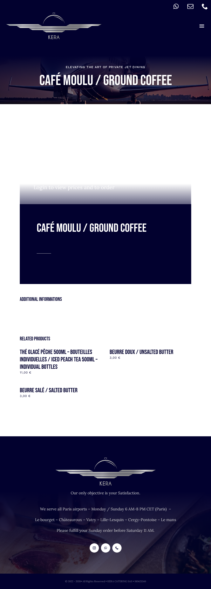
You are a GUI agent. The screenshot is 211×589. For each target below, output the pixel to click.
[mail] (190, 6)
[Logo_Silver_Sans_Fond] (54, 14)
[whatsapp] (176, 6)
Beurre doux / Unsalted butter (141, 352)
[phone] (205, 6)
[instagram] (94, 548)
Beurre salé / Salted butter (48, 390)
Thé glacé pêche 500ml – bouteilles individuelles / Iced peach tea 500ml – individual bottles (58, 359)
